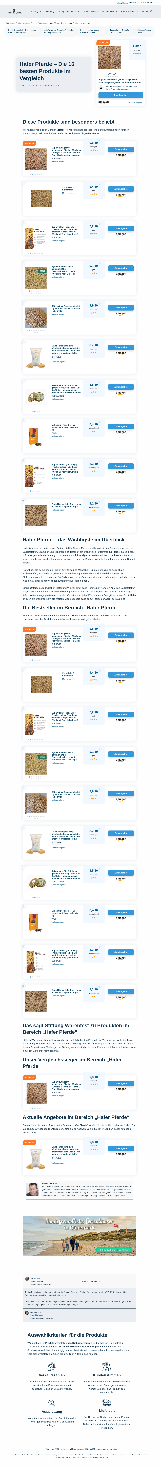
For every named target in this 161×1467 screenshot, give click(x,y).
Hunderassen (108, 11)
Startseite (10, 23)
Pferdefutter (42, 23)
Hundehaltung (89, 11)
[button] (151, 11)
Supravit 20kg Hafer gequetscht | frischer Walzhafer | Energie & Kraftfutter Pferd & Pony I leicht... (120, 81)
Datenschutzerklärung (82, 1449)
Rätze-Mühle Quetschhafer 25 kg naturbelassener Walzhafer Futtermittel (66, 308)
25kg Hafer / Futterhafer (68, 188)
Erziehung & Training (54, 11)
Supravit (112, 74)
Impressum (66, 1449)
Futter (33, 23)
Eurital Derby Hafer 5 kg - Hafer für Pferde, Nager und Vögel (66, 505)
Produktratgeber (128, 11)
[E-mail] (27, 1204)
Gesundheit (71, 11)
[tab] (106, 76)
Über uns (97, 1449)
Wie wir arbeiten (110, 1449)
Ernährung (33, 11)
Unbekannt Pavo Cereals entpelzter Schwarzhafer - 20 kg (65, 427)
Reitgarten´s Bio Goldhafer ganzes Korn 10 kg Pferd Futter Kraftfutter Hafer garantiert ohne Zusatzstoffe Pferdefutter (66, 389)
